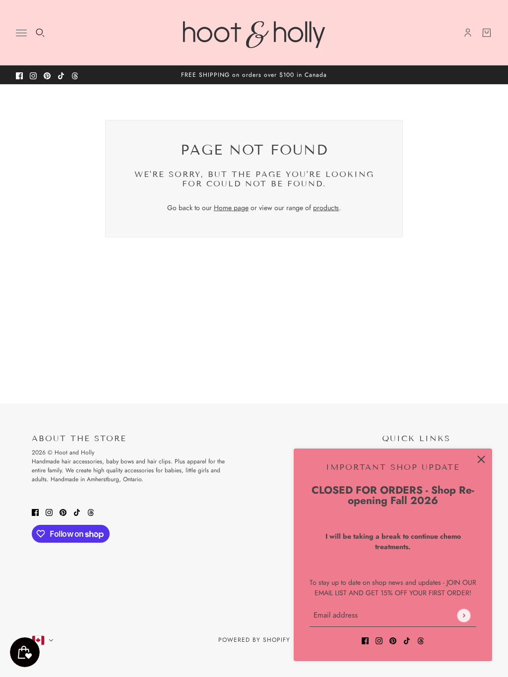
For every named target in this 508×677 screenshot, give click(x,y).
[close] (481, 459)
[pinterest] (47, 75)
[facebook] (19, 75)
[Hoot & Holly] (254, 32)
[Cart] (486, 32)
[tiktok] (61, 75)
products (326, 208)
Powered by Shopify (254, 639)
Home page (231, 208)
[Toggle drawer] (21, 33)
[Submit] (463, 615)
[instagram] (33, 75)
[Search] (40, 32)
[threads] (74, 75)
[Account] (467, 32)
